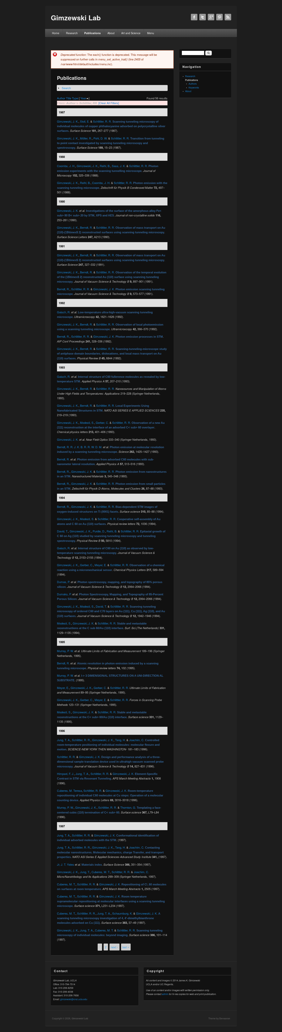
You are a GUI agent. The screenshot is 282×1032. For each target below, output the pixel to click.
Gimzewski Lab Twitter (202, 17)
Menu (150, 33)
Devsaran (224, 1018)
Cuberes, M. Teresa (69, 791)
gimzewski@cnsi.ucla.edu (73, 999)
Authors (193, 83)
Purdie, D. (99, 531)
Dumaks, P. (64, 594)
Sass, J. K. (119, 166)
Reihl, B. (105, 166)
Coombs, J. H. (66, 166)
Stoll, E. (85, 121)
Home (55, 33)
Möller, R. (86, 138)
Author (61, 98)
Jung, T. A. (63, 740)
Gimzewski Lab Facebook (194, 17)
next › (114, 947)
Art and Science (130, 33)
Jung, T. (85, 872)
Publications (92, 33)
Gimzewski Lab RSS (228, 17)
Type (75, 98)
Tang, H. (120, 740)
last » (125, 947)
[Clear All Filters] (108, 103)
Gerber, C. (102, 423)
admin (165, 994)
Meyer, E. (101, 565)
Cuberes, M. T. (101, 872)
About (111, 33)
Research (72, 33)
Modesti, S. (87, 423)
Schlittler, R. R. (102, 121)
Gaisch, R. (63, 312)
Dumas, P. (63, 582)
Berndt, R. (86, 227)
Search (66, 88)
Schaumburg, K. (122, 913)
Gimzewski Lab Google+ (211, 17)
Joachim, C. (136, 740)
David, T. (62, 531)
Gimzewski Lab (80, 1018)
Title (68, 98)
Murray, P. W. (65, 651)
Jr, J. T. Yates (65, 864)
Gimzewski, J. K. (67, 121)
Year (83, 98)
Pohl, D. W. (100, 138)
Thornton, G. (128, 807)
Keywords (194, 87)
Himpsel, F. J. (65, 774)
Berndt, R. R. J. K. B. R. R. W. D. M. (79, 447)
